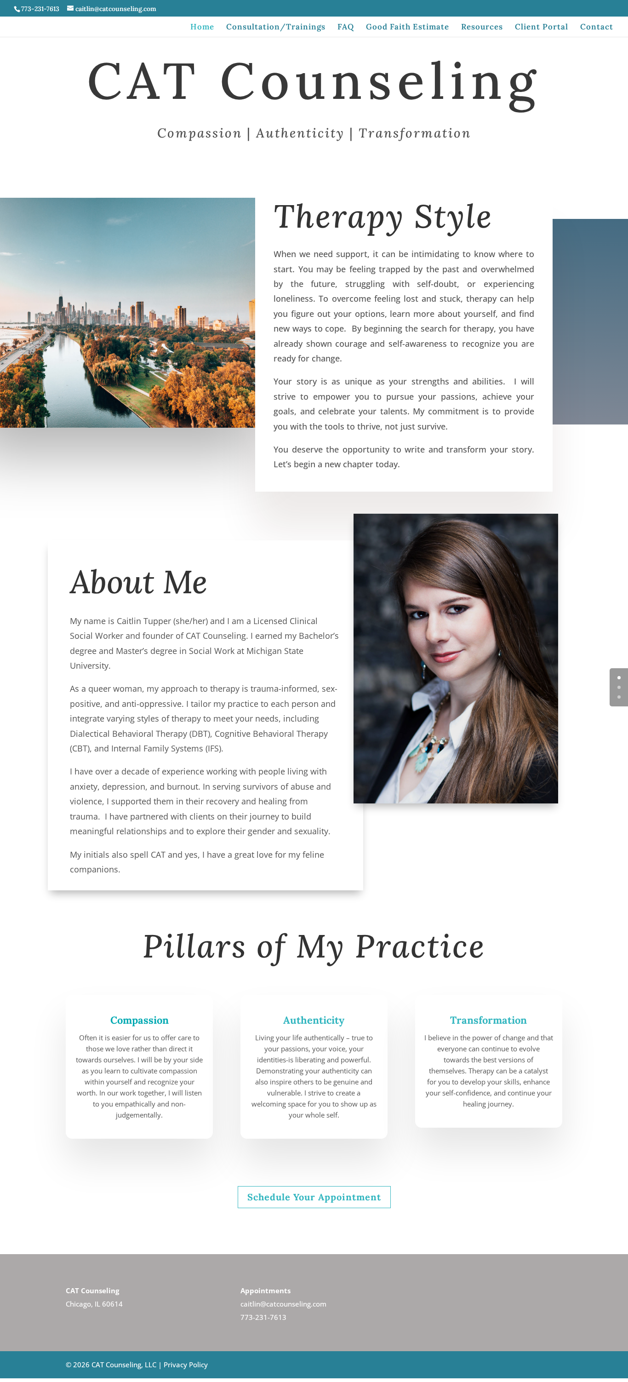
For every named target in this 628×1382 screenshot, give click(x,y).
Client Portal (541, 27)
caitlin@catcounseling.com (283, 1303)
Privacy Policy (186, 1364)
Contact (596, 27)
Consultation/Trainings (275, 27)
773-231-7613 (263, 1317)
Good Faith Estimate (407, 27)
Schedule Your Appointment (314, 1197)
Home (202, 27)
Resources (482, 27)
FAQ (345, 27)
